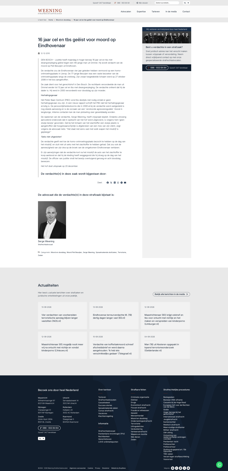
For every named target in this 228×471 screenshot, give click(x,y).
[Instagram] (176, 468)
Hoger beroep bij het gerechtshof (172, 413)
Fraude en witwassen (140, 410)
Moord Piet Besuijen (74, 252)
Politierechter (169, 444)
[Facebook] (172, 468)
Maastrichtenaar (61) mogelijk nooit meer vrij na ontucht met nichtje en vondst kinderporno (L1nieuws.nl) (62, 347)
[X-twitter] (184, 468)
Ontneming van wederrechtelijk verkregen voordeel (174, 437)
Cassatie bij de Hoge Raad (174, 402)
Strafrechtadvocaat (45, 244)
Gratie (166, 409)
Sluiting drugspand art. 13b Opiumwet (174, 450)
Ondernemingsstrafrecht (141, 421)
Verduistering (136, 429)
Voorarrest (168, 459)
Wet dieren (135, 437)
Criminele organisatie (140, 397)
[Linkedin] (180, 468)
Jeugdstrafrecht (170, 419)
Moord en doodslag (63, 20)
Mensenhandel (137, 416)
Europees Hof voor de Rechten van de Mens (176, 406)
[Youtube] (188, 468)
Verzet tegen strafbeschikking (176, 456)
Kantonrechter (169, 422)
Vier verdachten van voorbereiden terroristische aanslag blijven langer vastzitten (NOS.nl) (60, 318)
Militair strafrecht (170, 430)
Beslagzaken (168, 397)
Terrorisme (122, 252)
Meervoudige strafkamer (174, 427)
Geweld (134, 413)
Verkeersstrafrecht (139, 431)
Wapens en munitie (139, 434)
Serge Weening (46, 241)
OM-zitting (168, 432)
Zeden (40, 255)
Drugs (133, 402)
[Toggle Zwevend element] (219, 464)
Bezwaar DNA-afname (173, 400)
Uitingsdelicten (137, 426)
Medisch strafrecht (171, 425)
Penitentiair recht (170, 441)
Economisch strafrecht (140, 405)
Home (50, 20)
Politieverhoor (169, 447)
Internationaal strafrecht (173, 417)
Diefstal (134, 400)
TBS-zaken (168, 454)
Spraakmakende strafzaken (106, 252)
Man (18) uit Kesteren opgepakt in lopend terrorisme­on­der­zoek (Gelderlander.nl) (162, 347)
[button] (107, 182)
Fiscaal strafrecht (138, 408)
